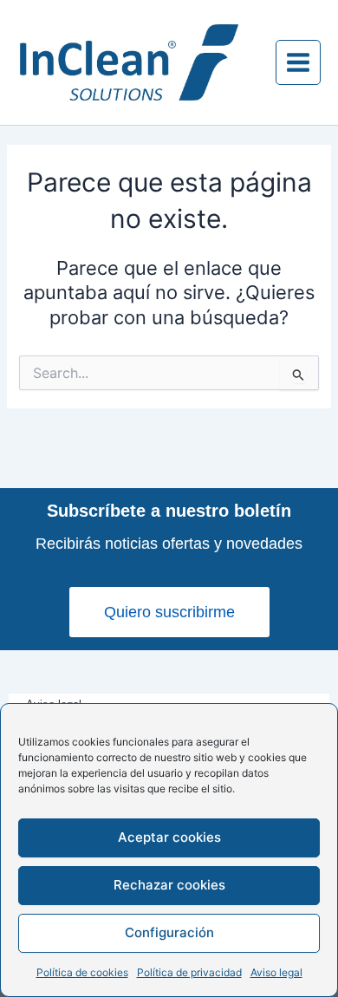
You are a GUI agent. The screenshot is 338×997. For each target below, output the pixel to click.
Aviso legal (276, 972)
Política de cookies (82, 972)
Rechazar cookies (169, 884)
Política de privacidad (189, 972)
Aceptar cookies (169, 837)
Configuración (169, 932)
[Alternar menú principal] (298, 62)
